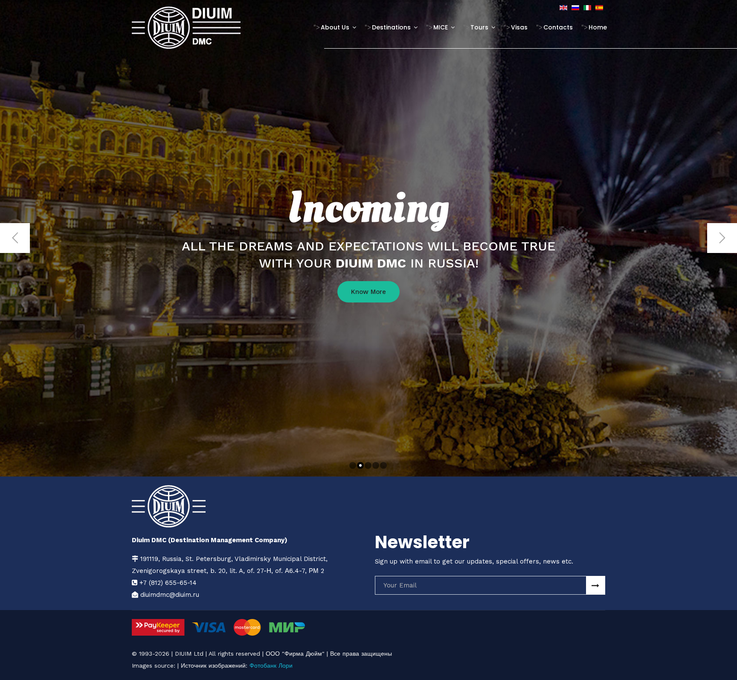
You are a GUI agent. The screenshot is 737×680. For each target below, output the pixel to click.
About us (335, 27)
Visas (519, 27)
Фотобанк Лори (271, 665)
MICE (440, 27)
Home (598, 27)
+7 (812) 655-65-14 (168, 583)
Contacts (558, 27)
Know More (368, 292)
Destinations (391, 27)
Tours (479, 27)
